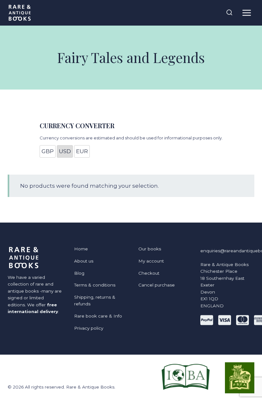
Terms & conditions (94, 284)
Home (81, 248)
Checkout (148, 273)
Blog (79, 273)
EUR (82, 151)
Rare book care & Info (98, 315)
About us (83, 260)
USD (65, 151)
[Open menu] (246, 13)
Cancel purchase (156, 284)
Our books (149, 248)
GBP (48, 151)
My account (151, 260)
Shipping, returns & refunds (94, 301)
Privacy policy (88, 328)
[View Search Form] (229, 12)
